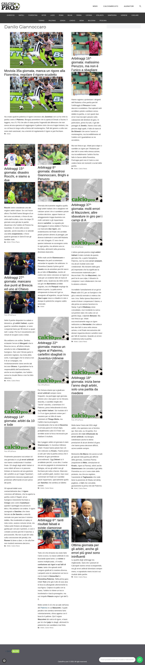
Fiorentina (32, 15)
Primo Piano (15, 242)
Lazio (52, 15)
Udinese (124, 15)
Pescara (103, 20)
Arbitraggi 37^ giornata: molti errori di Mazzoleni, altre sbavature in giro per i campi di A (86, 212)
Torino (41, 20)
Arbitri (9, 134)
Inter (44, 15)
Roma (61, 15)
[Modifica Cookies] (4, 661)
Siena (81, 20)
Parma (79, 15)
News (95, 6)
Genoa (62, 20)
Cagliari (135, 15)
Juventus (10, 15)
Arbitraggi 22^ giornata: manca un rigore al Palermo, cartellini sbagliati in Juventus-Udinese (52, 350)
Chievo (72, 20)
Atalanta (99, 15)
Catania (89, 15)
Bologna (91, 20)
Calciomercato (110, 6)
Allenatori (129, 6)
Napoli (21, 15)
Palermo (52, 20)
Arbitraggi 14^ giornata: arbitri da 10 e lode (19, 420)
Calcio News (83, 168)
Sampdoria (112, 15)
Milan (70, 15)
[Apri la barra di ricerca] (140, 6)
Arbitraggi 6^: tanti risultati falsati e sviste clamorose (50, 524)
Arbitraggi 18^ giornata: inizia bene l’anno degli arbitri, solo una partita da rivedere (85, 385)
